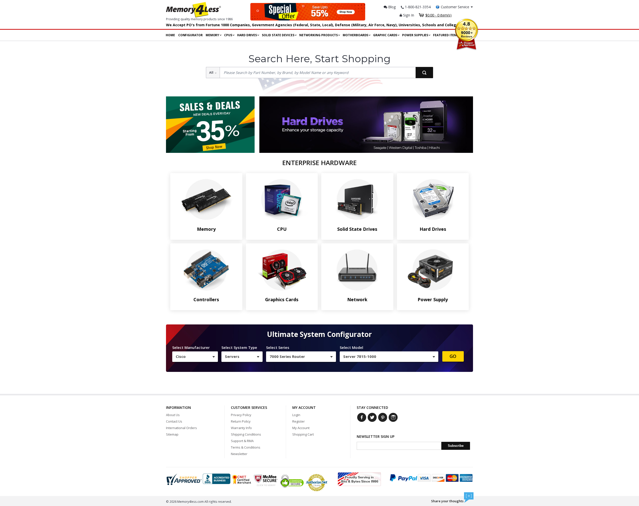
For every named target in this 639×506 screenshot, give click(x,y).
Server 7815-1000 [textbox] (359, 356)
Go (453, 356)
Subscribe (456, 446)
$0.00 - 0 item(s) (438, 15)
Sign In (408, 15)
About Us (173, 415)
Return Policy (241, 421)
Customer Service (455, 6)
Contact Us (174, 421)
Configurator (190, 35)
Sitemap (172, 434)
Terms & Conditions (245, 447)
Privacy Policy (241, 415)
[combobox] (195, 356)
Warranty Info (241, 428)
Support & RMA (242, 441)
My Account (301, 428)
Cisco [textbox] (181, 356)
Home (170, 35)
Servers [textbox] (232, 356)
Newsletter (239, 454)
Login (296, 415)
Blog (391, 6)
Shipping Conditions (246, 434)
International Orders (181, 428)
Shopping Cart (303, 434)
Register (298, 421)
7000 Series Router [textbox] (287, 356)
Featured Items (446, 35)
